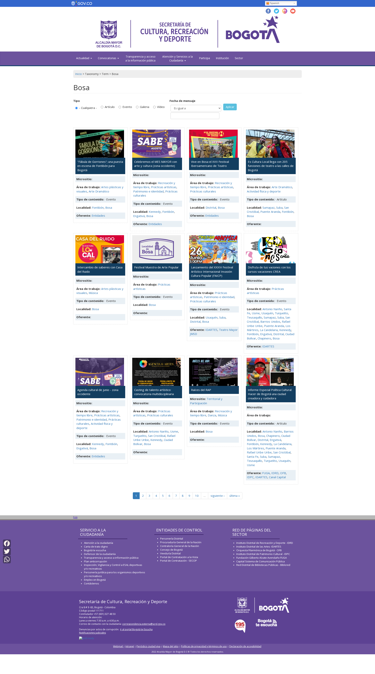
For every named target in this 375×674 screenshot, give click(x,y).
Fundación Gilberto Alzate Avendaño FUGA (261, 557)
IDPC (250, 477)
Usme (256, 313)
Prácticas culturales (203, 191)
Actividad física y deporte (264, 191)
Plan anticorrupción (95, 561)
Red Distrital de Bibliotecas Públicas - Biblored (263, 565)
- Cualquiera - (88, 108)
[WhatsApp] (7, 559)
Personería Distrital (171, 538)
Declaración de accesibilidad (245, 646)
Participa (204, 58)
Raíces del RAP (201, 390)
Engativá (139, 216)
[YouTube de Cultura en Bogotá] (293, 10)
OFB (283, 473)
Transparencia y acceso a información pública (111, 557)
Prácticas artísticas (163, 187)
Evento (127, 107)
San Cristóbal (156, 436)
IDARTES (211, 330)
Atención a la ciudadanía (98, 543)
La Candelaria (269, 330)
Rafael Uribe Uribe (259, 452)
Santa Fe (252, 457)
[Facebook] (7, 543)
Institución (222, 58)
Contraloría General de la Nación (179, 546)
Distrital (211, 207)
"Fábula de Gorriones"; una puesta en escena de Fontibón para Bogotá (100, 166)
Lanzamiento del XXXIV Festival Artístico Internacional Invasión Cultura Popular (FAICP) (212, 271)
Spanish (274, 3)
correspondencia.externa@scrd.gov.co (143, 624)
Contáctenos (91, 583)
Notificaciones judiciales (92, 632)
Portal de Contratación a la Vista (179, 557)
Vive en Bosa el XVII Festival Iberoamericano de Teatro (210, 164)
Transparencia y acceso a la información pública (140, 58)
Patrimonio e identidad (148, 191)
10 (197, 496)
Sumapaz (268, 207)
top (75, 517)
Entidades (98, 215)
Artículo (110, 107)
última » (234, 496)
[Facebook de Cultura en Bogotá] (268, 10)
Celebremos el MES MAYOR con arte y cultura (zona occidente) (155, 164)
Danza (212, 415)
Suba (279, 207)
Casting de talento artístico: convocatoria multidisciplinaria (154, 392)
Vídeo (161, 107)
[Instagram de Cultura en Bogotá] (284, 10)
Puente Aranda (270, 212)
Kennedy (155, 212)
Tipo (76, 101)
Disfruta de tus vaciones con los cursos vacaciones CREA (269, 269)
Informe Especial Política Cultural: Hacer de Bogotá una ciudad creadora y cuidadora (270, 394)
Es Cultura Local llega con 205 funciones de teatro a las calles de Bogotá (271, 166)
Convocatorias (107, 58)
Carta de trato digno (96, 546)
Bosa (108, 207)
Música (93, 293)
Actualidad (83, 58)
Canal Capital (277, 477)
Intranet (129, 646)
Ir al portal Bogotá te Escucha (136, 629)
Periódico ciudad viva (148, 646)
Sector (239, 58)
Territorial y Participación (206, 401)
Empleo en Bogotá (95, 579)
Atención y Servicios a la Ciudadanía (177, 58)
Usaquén (212, 317)
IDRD (275, 473)
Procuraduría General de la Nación (180, 542)
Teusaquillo (254, 317)
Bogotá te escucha (95, 550)
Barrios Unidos (270, 321)
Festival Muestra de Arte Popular (156, 267)
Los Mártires (255, 448)
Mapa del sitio (171, 646)
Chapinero (264, 338)
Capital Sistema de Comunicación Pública (260, 561)
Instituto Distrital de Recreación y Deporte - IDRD (264, 543)
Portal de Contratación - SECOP (178, 560)
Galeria (144, 107)
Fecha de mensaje (182, 101)
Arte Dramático (99, 191)
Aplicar (230, 107)
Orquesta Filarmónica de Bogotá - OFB (259, 550)
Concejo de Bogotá (171, 549)
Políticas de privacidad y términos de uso (204, 646)
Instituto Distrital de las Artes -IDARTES (259, 546)
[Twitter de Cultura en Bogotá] (276, 10)
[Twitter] (7, 551)
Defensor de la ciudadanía (100, 554)
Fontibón (98, 207)
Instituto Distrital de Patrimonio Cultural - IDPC (263, 554)
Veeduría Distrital (170, 553)
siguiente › (218, 496)
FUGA (266, 473)
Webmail (118, 646)
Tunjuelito (281, 313)
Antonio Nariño (272, 309)
